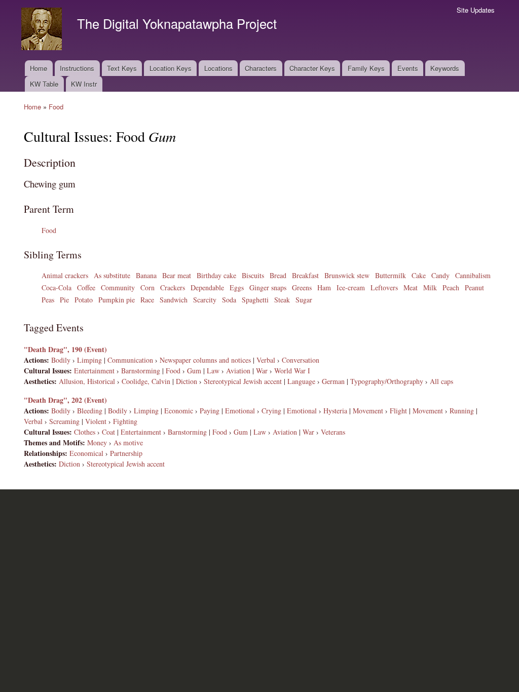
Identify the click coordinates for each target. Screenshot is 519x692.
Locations (218, 68)
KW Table (44, 84)
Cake (419, 275)
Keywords (444, 68)
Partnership (126, 453)
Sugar (303, 299)
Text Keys (122, 68)
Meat (410, 287)
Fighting (125, 421)
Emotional (240, 410)
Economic (178, 410)
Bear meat (176, 275)
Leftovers (384, 287)
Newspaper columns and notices (205, 360)
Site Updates (476, 10)
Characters (261, 68)
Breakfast (305, 275)
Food (56, 106)
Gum (194, 370)
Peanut (474, 287)
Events (407, 68)
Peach (450, 287)
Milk (430, 287)
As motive (128, 442)
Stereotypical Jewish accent (243, 381)
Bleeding (89, 410)
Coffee (86, 287)
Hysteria (335, 410)
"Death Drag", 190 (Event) (65, 349)
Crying (271, 410)
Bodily (60, 360)
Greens (302, 287)
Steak (282, 299)
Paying (209, 410)
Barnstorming (140, 370)
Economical (86, 453)
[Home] (42, 30)
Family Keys (366, 68)
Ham (324, 287)
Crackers (172, 287)
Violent (95, 421)
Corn (147, 287)
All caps (441, 381)
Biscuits (253, 275)
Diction (186, 381)
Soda (229, 299)
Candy (440, 275)
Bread (278, 275)
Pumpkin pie (116, 299)
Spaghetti (255, 299)
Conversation (300, 360)
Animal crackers (65, 275)
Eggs (237, 287)
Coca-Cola (56, 287)
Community (118, 287)
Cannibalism (473, 275)
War (262, 370)
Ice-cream (351, 287)
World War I (292, 370)
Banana (146, 275)
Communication (130, 360)
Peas (48, 299)
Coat (108, 432)
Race (147, 299)
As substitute (112, 275)
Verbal (265, 360)
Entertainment (94, 370)
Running (462, 410)
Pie (64, 299)
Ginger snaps (267, 287)
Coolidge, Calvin (146, 381)
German (333, 381)
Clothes (84, 432)
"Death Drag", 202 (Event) (65, 400)
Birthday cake (216, 275)
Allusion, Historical (87, 381)
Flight (398, 410)
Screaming (64, 421)
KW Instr (84, 84)
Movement (368, 410)
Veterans (333, 432)
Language (301, 381)
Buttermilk (390, 275)
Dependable (207, 287)
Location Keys (171, 68)
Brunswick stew (346, 275)
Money (97, 442)
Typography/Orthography (386, 381)
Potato (84, 299)
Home (38, 68)
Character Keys (312, 68)
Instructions (77, 68)
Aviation (238, 370)
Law (213, 370)
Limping (89, 360)
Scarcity (204, 299)
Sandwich (174, 299)
